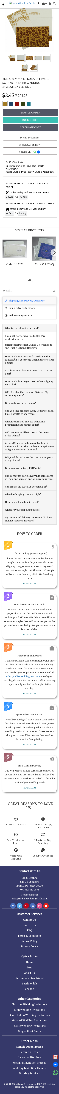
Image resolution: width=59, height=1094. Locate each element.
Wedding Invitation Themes (29, 1068)
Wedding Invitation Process (29, 1062)
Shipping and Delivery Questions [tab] (26, 300)
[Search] (54, 3)
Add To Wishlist (30, 137)
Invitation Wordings (30, 1057)
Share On (26, 152)
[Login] (50, 3)
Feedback (29, 988)
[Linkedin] (33, 905)
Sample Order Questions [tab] (21, 308)
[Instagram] (39, 905)
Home (29, 962)
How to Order (30, 925)
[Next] (54, 252)
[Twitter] (20, 905)
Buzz (29, 967)
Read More (29, 583)
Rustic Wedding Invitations (29, 1025)
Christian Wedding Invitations (29, 1004)
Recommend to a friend (30, 978)
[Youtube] (46, 905)
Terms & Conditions (29, 935)
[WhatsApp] (35, 152)
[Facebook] (13, 905)
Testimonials (29, 983)
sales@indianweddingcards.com (23, 676)
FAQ (29, 930)
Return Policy (29, 941)
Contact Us (29, 919)
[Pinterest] (26, 905)
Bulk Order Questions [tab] (20, 315)
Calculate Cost (30, 127)
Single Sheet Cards (29, 1031)
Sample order (30, 112)
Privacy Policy (29, 946)
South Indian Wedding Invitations (29, 1015)
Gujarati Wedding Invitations (29, 1020)
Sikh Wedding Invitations (29, 1009)
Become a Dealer (30, 1052)
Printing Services (29, 1073)
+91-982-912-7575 (29, 889)
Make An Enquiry (31, 144)
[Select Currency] (38, 3)
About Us (29, 972)
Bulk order (30, 120)
